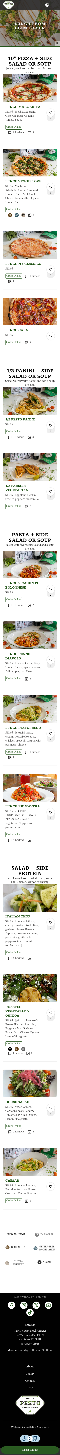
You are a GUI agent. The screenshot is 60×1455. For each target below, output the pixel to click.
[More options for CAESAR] (51, 1186)
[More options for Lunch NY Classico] (51, 270)
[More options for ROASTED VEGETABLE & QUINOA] (51, 1013)
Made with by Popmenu (24, 1297)
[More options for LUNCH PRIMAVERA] (51, 812)
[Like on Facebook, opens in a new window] (11, 1305)
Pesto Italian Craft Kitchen (30, 1405)
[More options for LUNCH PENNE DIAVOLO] (51, 660)
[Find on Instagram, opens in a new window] (24, 1305)
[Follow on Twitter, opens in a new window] (36, 1305)
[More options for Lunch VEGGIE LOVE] (51, 187)
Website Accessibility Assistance (30, 1427)
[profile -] (47, 5)
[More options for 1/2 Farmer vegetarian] (51, 492)
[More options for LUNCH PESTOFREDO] (51, 734)
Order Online (30, 1450)
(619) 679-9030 (30, 1344)
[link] (13, 127)
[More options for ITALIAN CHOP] (51, 922)
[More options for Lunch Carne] (51, 336)
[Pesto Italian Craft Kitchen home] (17, 5)
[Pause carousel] (57, 43)
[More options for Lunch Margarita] (51, 113)
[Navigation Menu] (55, 5)
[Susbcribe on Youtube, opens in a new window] (48, 1305)
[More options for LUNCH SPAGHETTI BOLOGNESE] (51, 589)
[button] (30, 107)
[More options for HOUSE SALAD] (51, 1108)
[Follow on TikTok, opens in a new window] (30, 1312)
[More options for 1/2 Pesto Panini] (51, 425)
